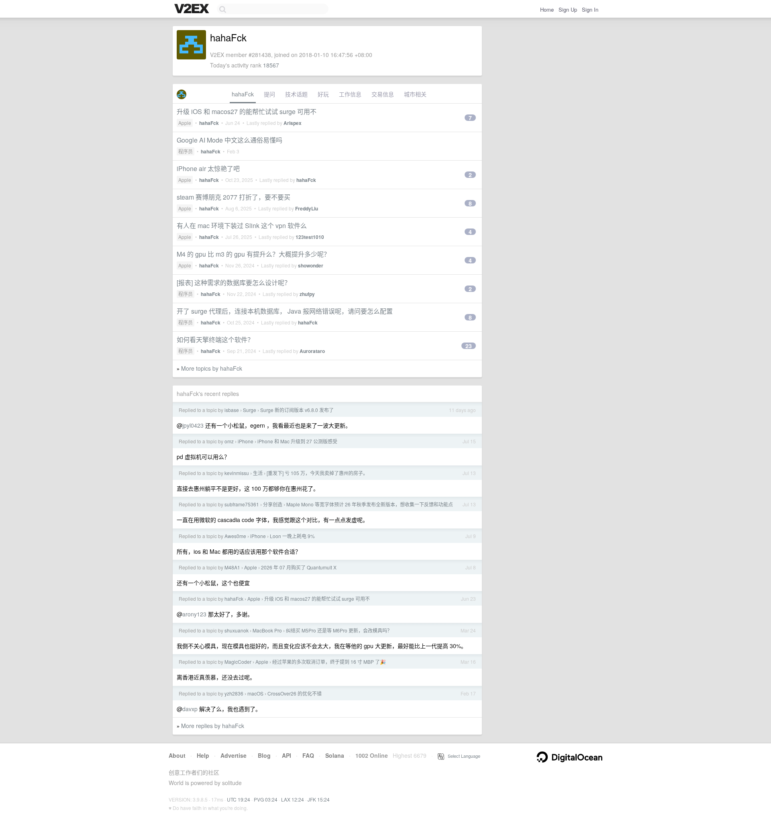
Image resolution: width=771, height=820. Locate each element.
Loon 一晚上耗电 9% (292, 535)
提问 (269, 94)
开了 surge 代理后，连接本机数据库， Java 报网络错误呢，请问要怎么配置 (285, 311)
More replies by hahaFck (212, 726)
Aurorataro (312, 351)
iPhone (245, 441)
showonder (310, 265)
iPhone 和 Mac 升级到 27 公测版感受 (297, 441)
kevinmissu (236, 472)
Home (547, 9)
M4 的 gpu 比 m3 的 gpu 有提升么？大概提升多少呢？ (253, 254)
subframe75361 (241, 504)
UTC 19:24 (238, 799)
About (177, 755)
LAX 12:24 (292, 799)
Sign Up (568, 9)
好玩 (323, 94)
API (286, 755)
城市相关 (415, 94)
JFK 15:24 (319, 799)
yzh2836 (233, 693)
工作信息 (350, 94)
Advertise (233, 755)
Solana (334, 755)
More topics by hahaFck (211, 368)
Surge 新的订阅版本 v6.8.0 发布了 (297, 409)
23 (468, 346)
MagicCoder (237, 661)
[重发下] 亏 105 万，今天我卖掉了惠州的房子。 (317, 472)
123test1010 (310, 237)
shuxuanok (236, 630)
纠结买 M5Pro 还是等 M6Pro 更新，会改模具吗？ (339, 630)
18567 (271, 65)
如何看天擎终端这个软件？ (215, 339)
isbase (231, 409)
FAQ (308, 755)
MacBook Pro (267, 630)
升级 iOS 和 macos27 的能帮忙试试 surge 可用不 (246, 111)
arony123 (194, 614)
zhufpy (307, 294)
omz (229, 441)
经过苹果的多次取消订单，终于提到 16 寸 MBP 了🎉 (329, 661)
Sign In (590, 9)
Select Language (462, 756)
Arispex (293, 122)
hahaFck (243, 94)
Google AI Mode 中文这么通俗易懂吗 (229, 140)
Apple (184, 122)
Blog (264, 755)
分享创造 (272, 504)
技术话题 (296, 94)
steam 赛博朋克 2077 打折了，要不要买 (233, 197)
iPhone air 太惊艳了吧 (208, 168)
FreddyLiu (306, 208)
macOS (255, 693)
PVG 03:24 (265, 799)
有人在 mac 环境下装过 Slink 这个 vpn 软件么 (242, 225)
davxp (190, 709)
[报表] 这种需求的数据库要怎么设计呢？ (234, 282)
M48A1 (232, 567)
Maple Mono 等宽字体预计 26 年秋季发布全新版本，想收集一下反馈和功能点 (369, 504)
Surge (249, 409)
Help (203, 755)
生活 (258, 472)
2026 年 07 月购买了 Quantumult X (299, 567)
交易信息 (382, 94)
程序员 (185, 151)
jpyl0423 (193, 425)
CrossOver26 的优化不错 (294, 693)
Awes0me (235, 535)
